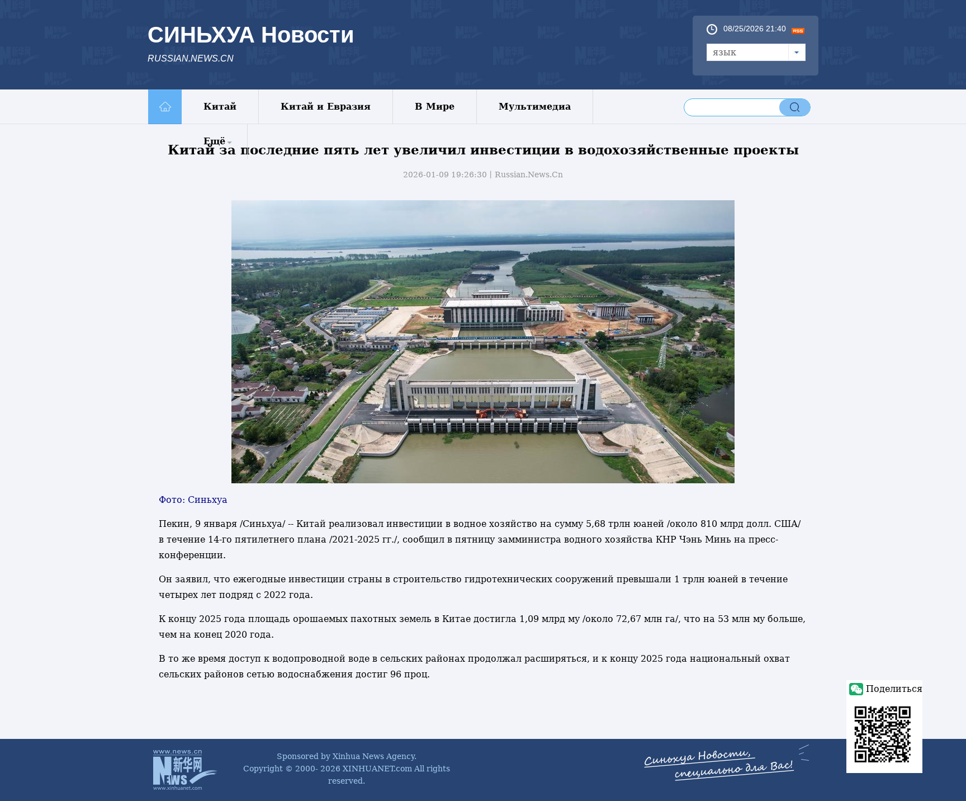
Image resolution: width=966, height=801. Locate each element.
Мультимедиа (535, 106)
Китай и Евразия (326, 106)
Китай (219, 106)
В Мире (434, 106)
